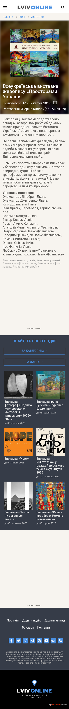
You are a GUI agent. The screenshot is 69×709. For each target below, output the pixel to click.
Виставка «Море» (16, 458)
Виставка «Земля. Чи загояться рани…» (17, 516)
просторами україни (27, 266)
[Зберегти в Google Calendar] (54, 103)
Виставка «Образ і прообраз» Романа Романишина (49, 516)
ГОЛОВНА (8, 17)
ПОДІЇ (22, 17)
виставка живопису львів (19, 260)
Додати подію (31, 620)
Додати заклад (55, 620)
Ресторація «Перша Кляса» (23, 109)
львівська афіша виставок (20, 263)
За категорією (33, 350)
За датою (33, 362)
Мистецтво (37, 17)
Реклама (28, 627)
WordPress (57, 661)
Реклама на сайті (34, 328)
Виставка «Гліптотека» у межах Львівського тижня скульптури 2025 (50, 465)
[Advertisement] (35, 300)
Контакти (43, 627)
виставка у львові (49, 260)
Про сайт (13, 620)
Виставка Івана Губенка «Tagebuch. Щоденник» (50, 405)
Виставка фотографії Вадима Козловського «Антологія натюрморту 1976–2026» (18, 410)
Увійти (21, 663)
